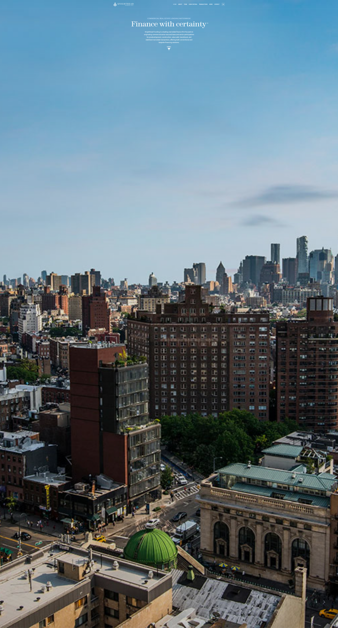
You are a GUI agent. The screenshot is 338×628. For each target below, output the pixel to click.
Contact (217, 4)
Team (185, 4)
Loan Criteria (193, 4)
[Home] (127, 4)
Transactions (203, 4)
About (180, 4)
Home (174, 4)
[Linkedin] (223, 3)
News (211, 4)
